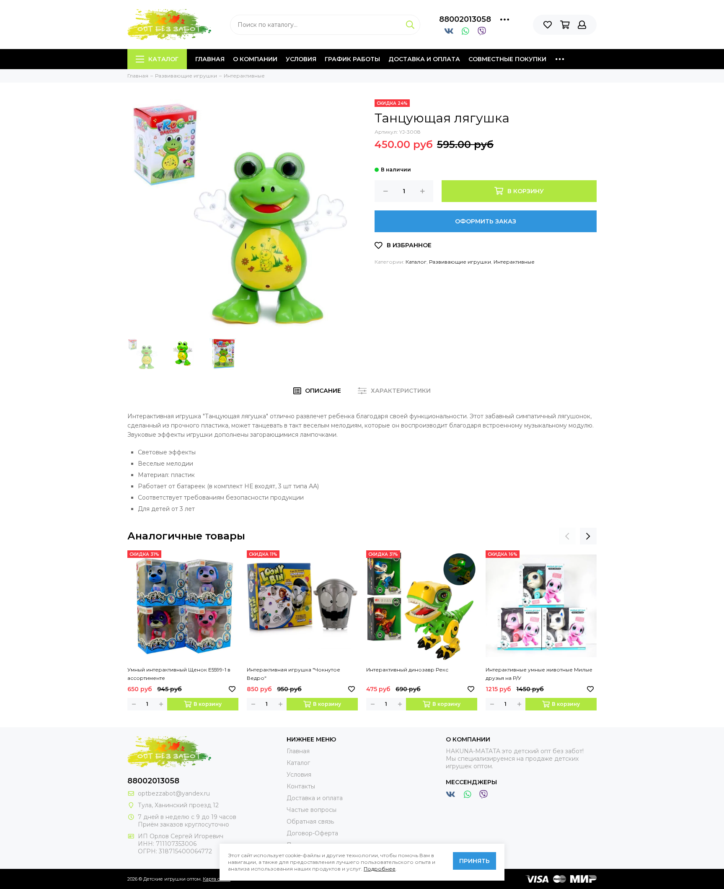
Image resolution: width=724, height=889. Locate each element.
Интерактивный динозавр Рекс (407, 669)
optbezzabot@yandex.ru (174, 793)
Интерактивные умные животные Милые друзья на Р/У (539, 673)
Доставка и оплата (424, 59)
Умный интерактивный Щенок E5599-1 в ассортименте (178, 673)
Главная (210, 59)
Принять (474, 861)
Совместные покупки (507, 59)
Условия (301, 59)
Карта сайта (216, 879)
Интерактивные (514, 262)
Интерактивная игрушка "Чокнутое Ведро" (293, 673)
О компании (255, 59)
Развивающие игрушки (460, 262)
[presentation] (567, 536)
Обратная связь (310, 821)
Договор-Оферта (312, 833)
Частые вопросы (311, 810)
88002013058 (465, 19)
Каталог (163, 59)
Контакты (301, 786)
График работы (352, 59)
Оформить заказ (485, 221)
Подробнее (380, 869)
